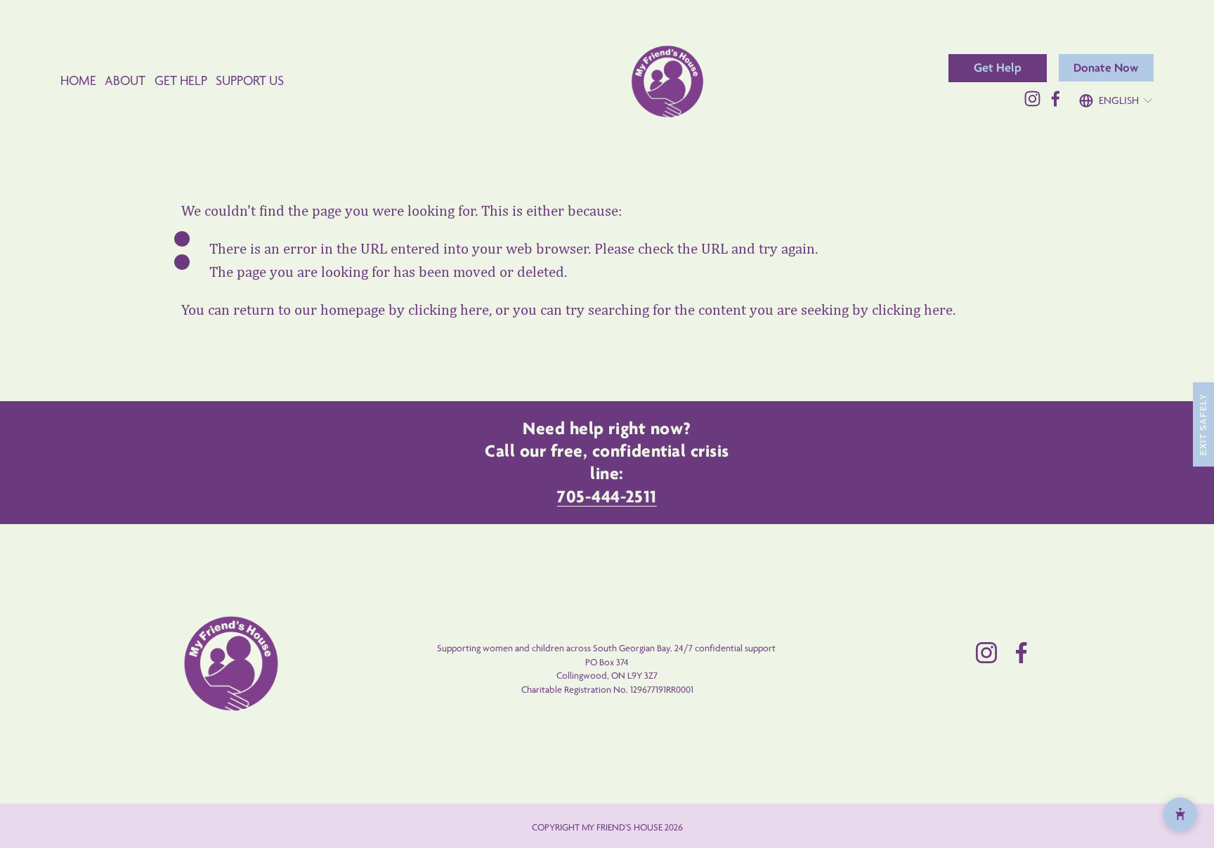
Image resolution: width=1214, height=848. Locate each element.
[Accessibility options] (1180, 814)
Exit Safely (1203, 424)
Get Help (998, 67)
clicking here (448, 310)
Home (78, 80)
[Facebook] (1055, 98)
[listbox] (1116, 95)
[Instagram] (1032, 98)
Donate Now (1105, 67)
